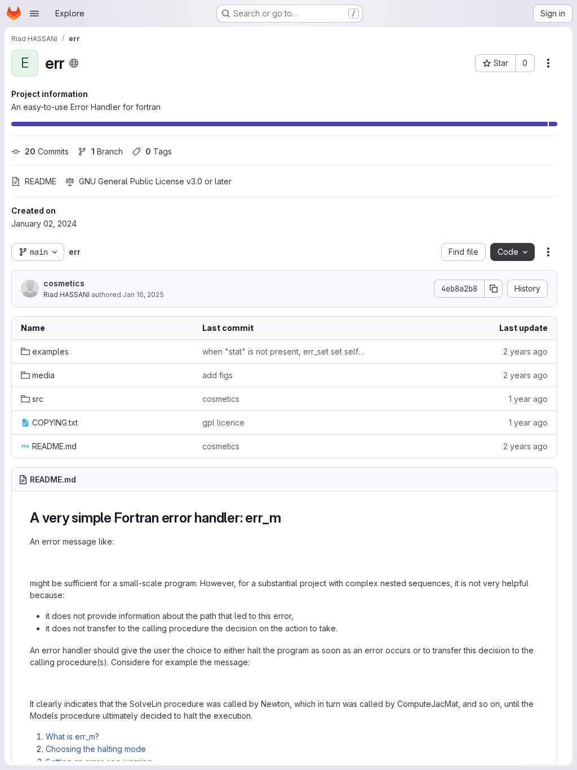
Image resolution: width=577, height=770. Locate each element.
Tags (158, 151)
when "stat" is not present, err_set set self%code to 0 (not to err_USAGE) (284, 351)
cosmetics (64, 283)
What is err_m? (72, 736)
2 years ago (525, 351)
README (40, 181)
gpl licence (223, 422)
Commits (47, 151)
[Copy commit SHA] (494, 289)
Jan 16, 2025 (143, 294)
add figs (217, 375)
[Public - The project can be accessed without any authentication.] (73, 63)
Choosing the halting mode (96, 749)
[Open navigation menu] (34, 14)
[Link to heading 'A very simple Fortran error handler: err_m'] (288, 518)
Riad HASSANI (66, 294)
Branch (107, 151)
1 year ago (528, 399)
